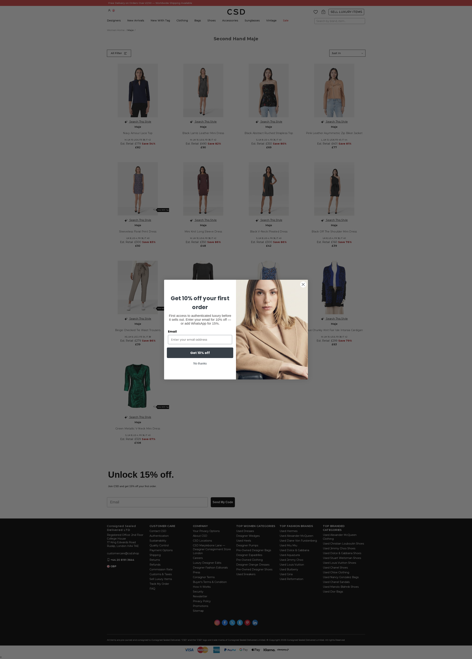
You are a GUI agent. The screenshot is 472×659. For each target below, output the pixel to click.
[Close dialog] (303, 284)
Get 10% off (200, 352)
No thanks (200, 363)
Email (172, 331)
